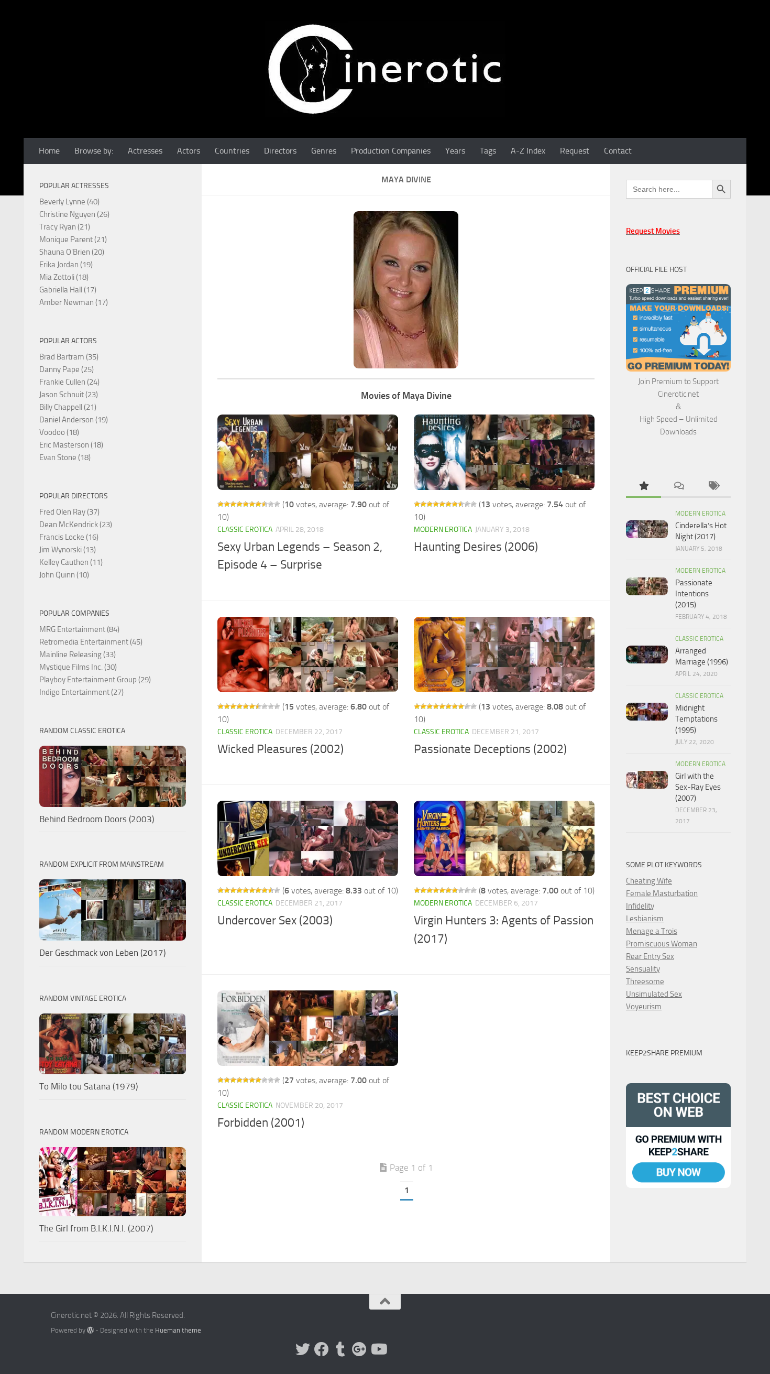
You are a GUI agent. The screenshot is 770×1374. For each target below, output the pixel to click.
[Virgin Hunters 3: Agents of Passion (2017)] (504, 838)
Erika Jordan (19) (66, 264)
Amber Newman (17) (73, 302)
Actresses (145, 151)
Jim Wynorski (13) (67, 549)
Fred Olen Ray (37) (69, 512)
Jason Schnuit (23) (68, 394)
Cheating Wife (649, 881)
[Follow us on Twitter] (302, 1349)
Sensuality (643, 969)
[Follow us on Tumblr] (340, 1349)
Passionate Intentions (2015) (693, 593)
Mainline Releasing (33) (77, 654)
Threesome (645, 981)
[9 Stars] (271, 504)
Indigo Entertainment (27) (81, 692)
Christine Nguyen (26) (74, 214)
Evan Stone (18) (65, 457)
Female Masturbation (662, 893)
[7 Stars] (258, 504)
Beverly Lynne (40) (69, 201)
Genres (323, 151)
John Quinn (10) (64, 575)
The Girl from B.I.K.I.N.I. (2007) (96, 1228)
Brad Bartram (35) (68, 357)
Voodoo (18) (59, 432)
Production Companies (391, 151)
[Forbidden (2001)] (307, 1028)
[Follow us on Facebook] (321, 1349)
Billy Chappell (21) (67, 407)
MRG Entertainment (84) (79, 629)
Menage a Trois (651, 931)
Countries (232, 151)
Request (574, 151)
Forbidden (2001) (260, 1123)
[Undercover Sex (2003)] (307, 838)
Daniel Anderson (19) (73, 419)
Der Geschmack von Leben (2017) (102, 952)
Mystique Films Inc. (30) (78, 667)
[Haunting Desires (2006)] (504, 452)
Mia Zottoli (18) (64, 277)
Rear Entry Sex (650, 956)
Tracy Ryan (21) (64, 227)
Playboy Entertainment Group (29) (95, 679)
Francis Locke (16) (68, 537)
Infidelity (640, 906)
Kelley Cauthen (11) (71, 562)
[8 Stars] (264, 504)
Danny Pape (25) (66, 369)
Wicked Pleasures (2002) (280, 749)
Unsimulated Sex (654, 994)
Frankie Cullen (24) (69, 382)
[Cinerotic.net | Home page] (385, 69)
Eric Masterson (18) (71, 445)
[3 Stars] (233, 504)
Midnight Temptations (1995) (696, 719)
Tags (488, 151)
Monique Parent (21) (73, 239)
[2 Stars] (227, 504)
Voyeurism (644, 1006)
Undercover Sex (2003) (275, 920)
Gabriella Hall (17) (67, 290)
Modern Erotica (443, 529)
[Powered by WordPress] (90, 1330)
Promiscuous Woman (661, 943)
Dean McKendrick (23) (75, 524)
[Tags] (713, 486)
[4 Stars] (239, 504)
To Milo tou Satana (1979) (88, 1086)
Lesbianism (645, 918)
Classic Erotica (244, 529)
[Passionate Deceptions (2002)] (504, 654)
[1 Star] (220, 504)
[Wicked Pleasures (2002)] (307, 654)
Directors (280, 151)
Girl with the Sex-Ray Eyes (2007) (698, 787)
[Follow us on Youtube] (378, 1349)
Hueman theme (178, 1330)
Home (49, 151)
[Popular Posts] (643, 486)
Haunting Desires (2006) (476, 547)
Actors (188, 151)
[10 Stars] (277, 504)
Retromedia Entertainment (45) (90, 642)
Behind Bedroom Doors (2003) (96, 819)
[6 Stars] (252, 504)
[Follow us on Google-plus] (359, 1349)
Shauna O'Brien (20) (71, 252)
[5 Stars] (246, 504)
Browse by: (93, 151)
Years (455, 151)
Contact (618, 151)
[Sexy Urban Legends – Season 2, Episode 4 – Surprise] (307, 452)
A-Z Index (528, 151)
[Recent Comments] (678, 486)
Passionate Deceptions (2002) (490, 749)
